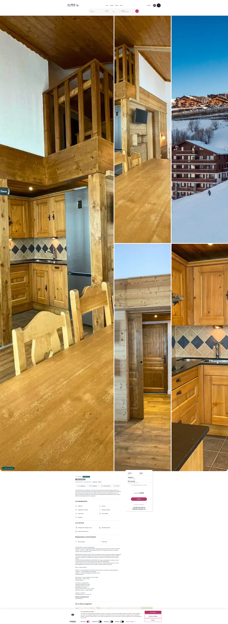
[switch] (100, 622)
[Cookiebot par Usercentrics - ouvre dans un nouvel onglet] (73, 622)
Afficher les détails (130, 621)
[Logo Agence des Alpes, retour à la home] (73, 6)
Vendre (116, 5)
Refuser (153, 620)
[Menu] (159, 5)
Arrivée (129, 473)
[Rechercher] (137, 11)
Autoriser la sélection (153, 616)
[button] (77, 608)
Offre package (131, 481)
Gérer (121, 5)
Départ (141, 473)
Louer (107, 5)
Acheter (112, 5)
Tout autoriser (153, 612)
